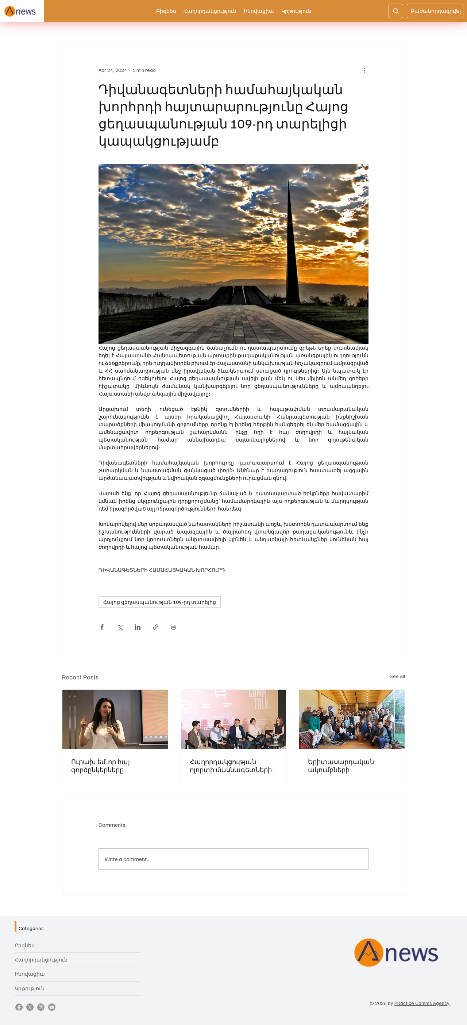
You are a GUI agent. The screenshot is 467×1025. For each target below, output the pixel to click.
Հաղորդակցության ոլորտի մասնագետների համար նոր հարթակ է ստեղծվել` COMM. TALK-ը (231, 766)
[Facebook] (19, 1007)
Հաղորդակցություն (41, 959)
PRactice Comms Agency (421, 1003)
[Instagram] (41, 1007)
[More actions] (364, 69)
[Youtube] (51, 1007)
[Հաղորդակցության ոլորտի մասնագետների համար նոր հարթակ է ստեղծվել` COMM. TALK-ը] (233, 719)
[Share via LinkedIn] (137, 627)
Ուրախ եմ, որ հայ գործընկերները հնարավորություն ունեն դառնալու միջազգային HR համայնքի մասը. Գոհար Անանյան (112, 766)
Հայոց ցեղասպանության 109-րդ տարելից (159, 602)
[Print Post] (173, 627)
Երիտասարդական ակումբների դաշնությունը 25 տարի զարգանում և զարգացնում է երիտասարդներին (347, 766)
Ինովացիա (30, 974)
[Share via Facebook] (102, 627)
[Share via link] (155, 627)
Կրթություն (30, 988)
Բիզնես (25, 945)
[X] (30, 1007)
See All (397, 676)
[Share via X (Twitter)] (119, 627)
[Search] (396, 11)
